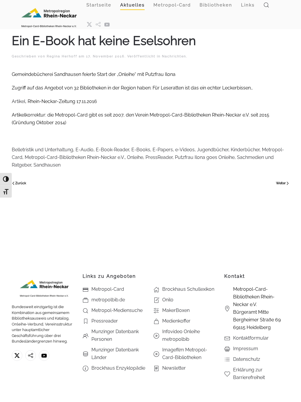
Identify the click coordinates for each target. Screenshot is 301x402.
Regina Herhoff (62, 56)
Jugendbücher (212, 149)
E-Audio (84, 149)
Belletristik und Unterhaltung (42, 149)
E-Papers (163, 149)
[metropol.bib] (98, 24)
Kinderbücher (245, 149)
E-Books (140, 149)
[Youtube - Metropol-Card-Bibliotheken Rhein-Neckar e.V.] (107, 24)
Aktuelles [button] (132, 5)
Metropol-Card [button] (172, 5)
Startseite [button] (98, 5)
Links (248, 5)
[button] (266, 5)
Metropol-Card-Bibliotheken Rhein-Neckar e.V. (75, 157)
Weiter (281, 183)
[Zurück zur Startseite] (49, 14)
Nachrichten (174, 56)
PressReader (159, 157)
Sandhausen (47, 165)
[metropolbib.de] (30, 355)
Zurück (20, 183)
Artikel (18, 101)
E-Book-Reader (112, 149)
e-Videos (185, 149)
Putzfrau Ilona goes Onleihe (205, 157)
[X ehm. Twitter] (89, 24)
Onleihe (135, 157)
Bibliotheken (216, 5)
